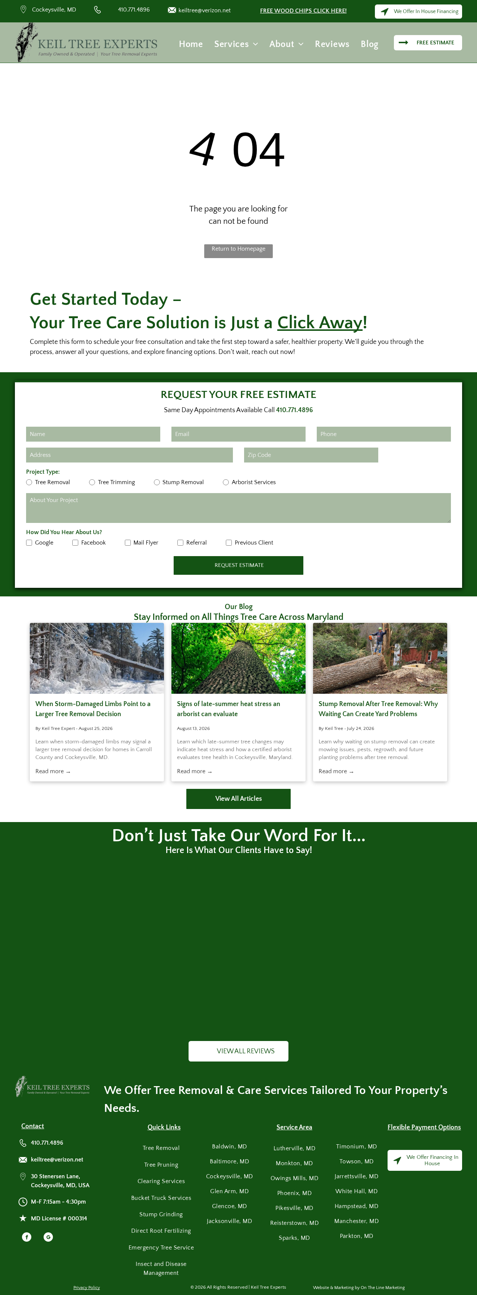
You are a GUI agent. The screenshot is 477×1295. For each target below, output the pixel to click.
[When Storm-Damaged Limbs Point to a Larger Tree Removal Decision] (97, 658)
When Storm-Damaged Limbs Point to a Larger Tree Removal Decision (93, 709)
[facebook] (26, 1238)
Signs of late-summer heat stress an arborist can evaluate (228, 709)
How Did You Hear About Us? (64, 532)
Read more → (53, 771)
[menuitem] (191, 44)
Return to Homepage (238, 248)
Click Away (320, 323)
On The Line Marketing (383, 1287)
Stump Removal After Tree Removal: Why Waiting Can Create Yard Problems (378, 709)
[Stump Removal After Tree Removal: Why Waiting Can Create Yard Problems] (380, 658)
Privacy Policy (86, 1287)
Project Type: (43, 471)
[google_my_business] (48, 1238)
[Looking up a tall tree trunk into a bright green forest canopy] (238, 658)
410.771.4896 (134, 9)
